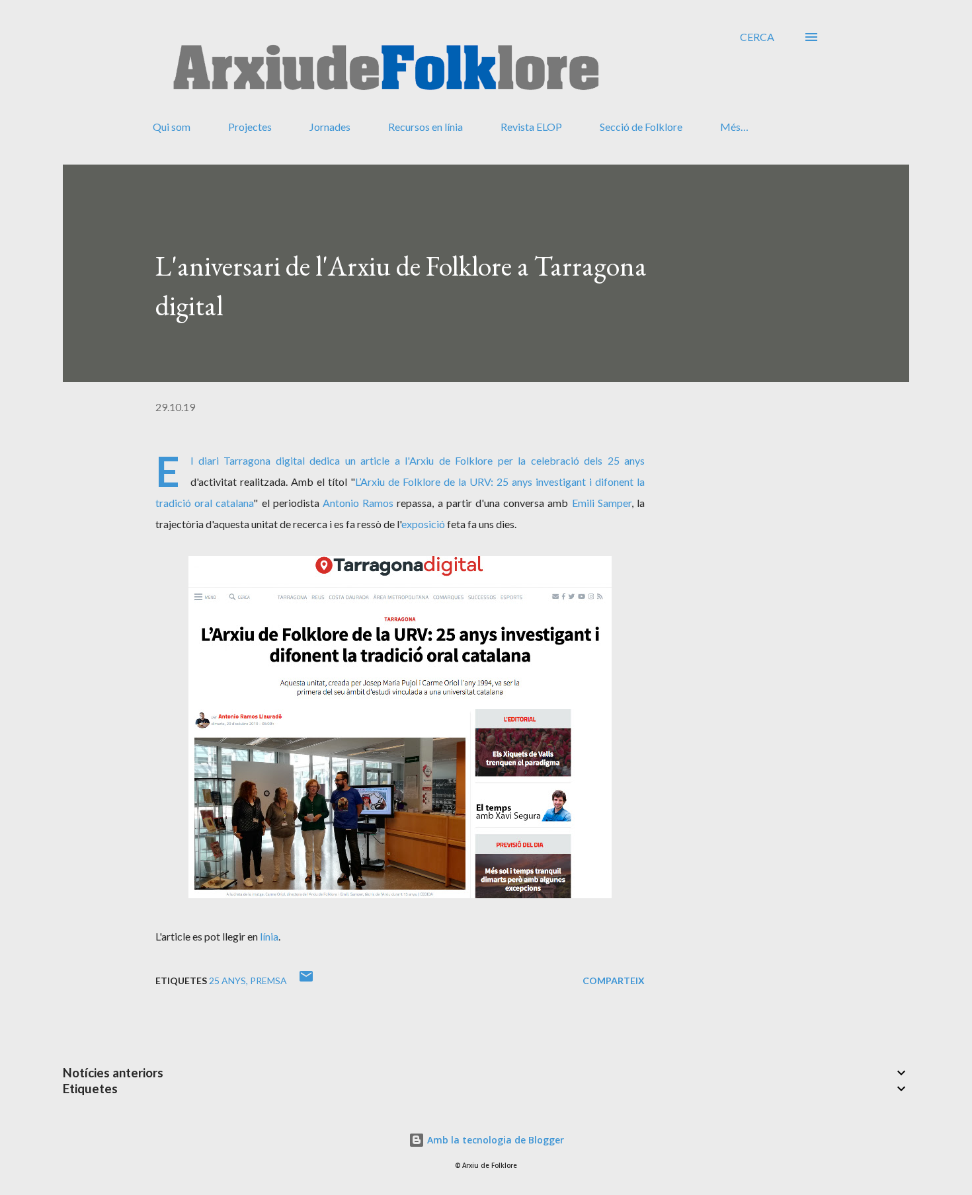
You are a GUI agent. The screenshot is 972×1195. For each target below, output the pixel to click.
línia (269, 936)
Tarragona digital (264, 460)
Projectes (250, 126)
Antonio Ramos (358, 502)
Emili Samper (601, 502)
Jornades (329, 126)
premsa (268, 980)
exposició (423, 524)
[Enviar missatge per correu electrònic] (306, 980)
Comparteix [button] (614, 980)
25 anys (227, 980)
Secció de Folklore (641, 126)
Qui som (171, 126)
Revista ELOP (531, 126)
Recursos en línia (425, 126)
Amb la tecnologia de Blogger (494, 1140)
